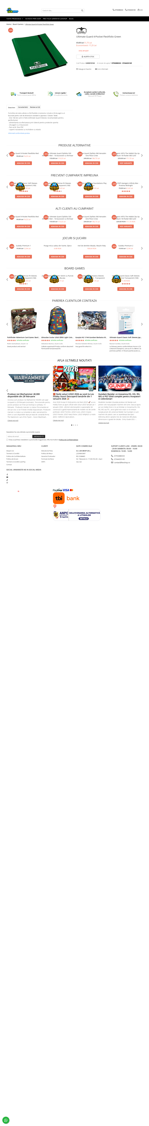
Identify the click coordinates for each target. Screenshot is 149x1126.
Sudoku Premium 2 (125, 246)
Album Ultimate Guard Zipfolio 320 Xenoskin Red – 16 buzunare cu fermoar (57, 154)
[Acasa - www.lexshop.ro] (18, 10)
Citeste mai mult (13, 420)
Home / (9, 24)
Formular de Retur (47, 459)
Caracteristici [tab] (23, 107)
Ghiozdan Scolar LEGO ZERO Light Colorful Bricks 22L (62, 337)
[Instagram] (7, 483)
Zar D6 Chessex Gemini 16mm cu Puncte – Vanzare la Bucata (57, 277)
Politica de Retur (47, 453)
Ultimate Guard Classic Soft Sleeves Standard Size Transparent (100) (23, 184)
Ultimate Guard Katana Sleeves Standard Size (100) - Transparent (92, 277)
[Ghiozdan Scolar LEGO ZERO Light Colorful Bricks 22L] (58, 320)
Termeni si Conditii (12, 453)
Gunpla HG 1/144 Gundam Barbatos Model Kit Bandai (96, 337)
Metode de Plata (47, 451)
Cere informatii (102, 69)
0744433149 (119, 459)
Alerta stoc (89, 56)
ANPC (43, 462)
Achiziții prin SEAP (33, 19)
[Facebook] (7, 474)
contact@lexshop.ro (122, 462)
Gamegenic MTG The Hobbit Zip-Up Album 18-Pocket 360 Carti (126, 154)
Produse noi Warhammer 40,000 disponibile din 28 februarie (24, 395)
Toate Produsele (14, 19)
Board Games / (19, 24)
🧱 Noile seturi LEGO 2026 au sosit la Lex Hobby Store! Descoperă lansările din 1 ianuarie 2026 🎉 (73, 396)
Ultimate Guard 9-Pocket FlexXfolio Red (23, 153)
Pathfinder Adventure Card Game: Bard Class (25, 337)
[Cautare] (82, 10)
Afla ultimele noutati (74, 360)
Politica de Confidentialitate (68, 440)
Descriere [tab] (11, 107)
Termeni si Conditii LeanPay (15, 462)
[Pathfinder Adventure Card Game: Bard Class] (23, 320)
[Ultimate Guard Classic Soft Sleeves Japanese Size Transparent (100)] (126, 320)
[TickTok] (7, 480)
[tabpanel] (39, 56)
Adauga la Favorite (84, 69)
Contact (9, 464)
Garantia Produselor (48, 456)
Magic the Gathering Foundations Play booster (92, 184)
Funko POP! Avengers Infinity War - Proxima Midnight (125, 184)
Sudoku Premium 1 (23, 246)
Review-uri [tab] (35, 107)
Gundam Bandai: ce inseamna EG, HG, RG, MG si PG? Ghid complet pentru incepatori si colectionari (119, 396)
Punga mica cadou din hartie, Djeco (57, 246)
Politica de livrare (12, 459)
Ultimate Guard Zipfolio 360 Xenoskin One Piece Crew (91, 154)
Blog (71, 19)
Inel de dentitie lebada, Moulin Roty (92, 246)
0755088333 (119, 456)
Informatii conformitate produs (19, 133)
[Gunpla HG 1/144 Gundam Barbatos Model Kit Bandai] (92, 320)
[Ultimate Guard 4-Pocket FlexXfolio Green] (39, 56)
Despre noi (10, 451)
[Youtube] (7, 477)
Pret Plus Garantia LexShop (55, 19)
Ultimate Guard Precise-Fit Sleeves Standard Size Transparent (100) (57, 184)
